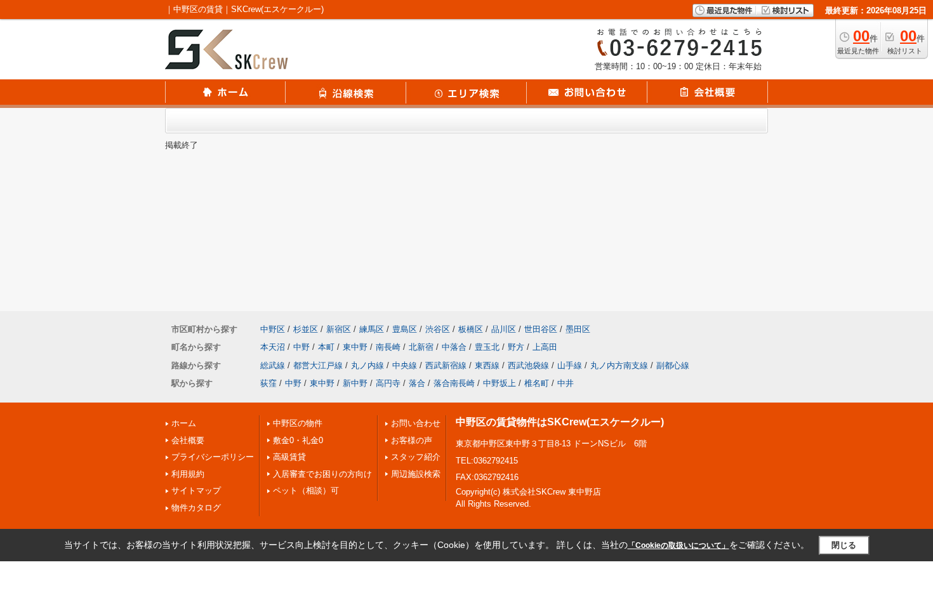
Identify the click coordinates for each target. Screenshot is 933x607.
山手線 (569, 365)
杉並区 (305, 329)
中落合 (454, 347)
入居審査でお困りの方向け (322, 474)
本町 (326, 347)
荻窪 (268, 383)
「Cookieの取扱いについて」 (678, 545)
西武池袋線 (528, 365)
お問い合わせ (415, 423)
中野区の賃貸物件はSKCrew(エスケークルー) (560, 422)
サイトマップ (196, 490)
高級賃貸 (289, 457)
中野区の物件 (297, 423)
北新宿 (421, 347)
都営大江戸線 (318, 365)
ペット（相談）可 (306, 490)
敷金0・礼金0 (298, 440)
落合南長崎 (454, 383)
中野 (301, 347)
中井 (565, 383)
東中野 (355, 347)
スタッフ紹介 (415, 457)
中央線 (404, 365)
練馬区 (371, 329)
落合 (417, 383)
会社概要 (187, 440)
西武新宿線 (445, 365)
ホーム (183, 423)
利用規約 (187, 474)
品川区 (503, 329)
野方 (516, 347)
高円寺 (388, 383)
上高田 (545, 347)
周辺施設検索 (415, 474)
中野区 (272, 329)
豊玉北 (487, 347)
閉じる (843, 545)
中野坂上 (499, 383)
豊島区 (404, 329)
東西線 (487, 365)
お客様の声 (411, 440)
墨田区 (578, 329)
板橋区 (470, 329)
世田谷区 (540, 329)
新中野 (355, 383)
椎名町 (536, 383)
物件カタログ (196, 507)
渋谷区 (437, 329)
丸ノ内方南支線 (619, 365)
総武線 (272, 365)
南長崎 (388, 347)
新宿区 (338, 329)
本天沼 (272, 347)
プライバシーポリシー (212, 457)
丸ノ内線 (367, 365)
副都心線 (672, 365)
